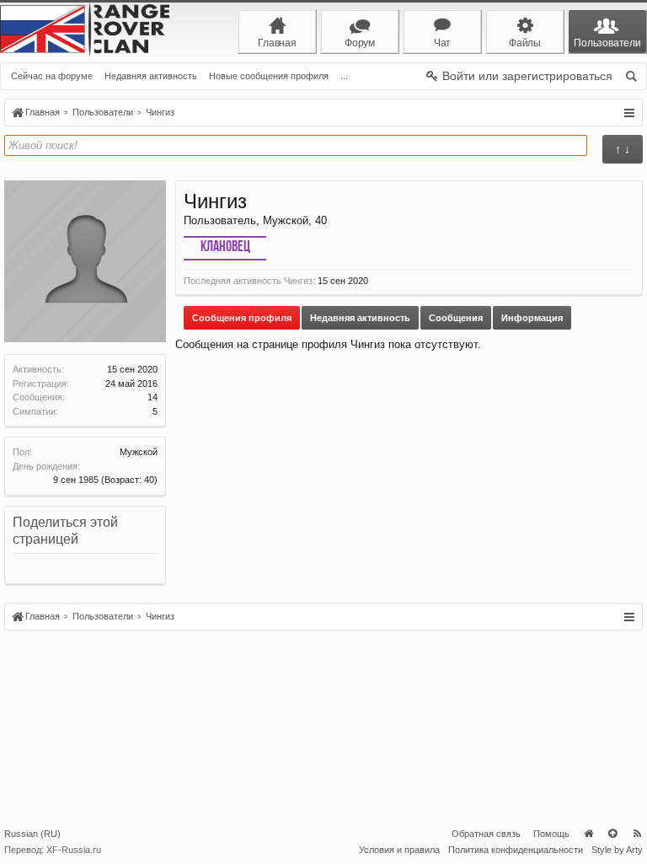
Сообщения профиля (241, 318)
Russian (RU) (32, 834)
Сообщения (456, 318)
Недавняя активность (150, 76)
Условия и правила (399, 850)
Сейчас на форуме (52, 76)
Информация (532, 318)
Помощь (551, 834)
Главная (588, 834)
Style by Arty (617, 850)
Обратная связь (486, 834)
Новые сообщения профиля (269, 76)
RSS (637, 834)
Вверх (612, 834)
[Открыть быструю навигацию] (629, 113)
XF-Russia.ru (73, 850)
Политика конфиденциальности (515, 850)
